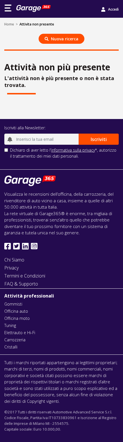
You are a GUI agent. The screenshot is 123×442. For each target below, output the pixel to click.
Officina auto (16, 311)
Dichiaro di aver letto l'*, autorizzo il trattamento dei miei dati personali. (63, 153)
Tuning (10, 325)
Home (9, 24)
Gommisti (13, 304)
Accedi (113, 9)
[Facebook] (7, 246)
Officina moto (17, 318)
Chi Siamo (14, 260)
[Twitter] (16, 246)
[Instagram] (34, 246)
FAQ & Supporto (21, 284)
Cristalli (10, 347)
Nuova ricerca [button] (64, 38)
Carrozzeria (14, 339)
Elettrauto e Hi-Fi (19, 332)
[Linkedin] (25, 246)
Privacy (11, 268)
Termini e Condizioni (24, 276)
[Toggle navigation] (8, 8)
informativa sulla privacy (73, 150)
